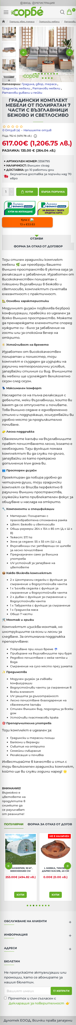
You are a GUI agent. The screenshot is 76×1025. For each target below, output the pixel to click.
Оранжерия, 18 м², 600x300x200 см (55, 869)
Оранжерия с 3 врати (20, 868)
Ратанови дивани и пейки (22, 92)
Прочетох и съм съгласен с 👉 (39, 1000)
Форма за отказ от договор (38, 246)
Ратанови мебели (46, 88)
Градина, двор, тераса (22, 21)
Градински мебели (49, 21)
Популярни (14, 824)
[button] (23, 52)
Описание (37, 231)
